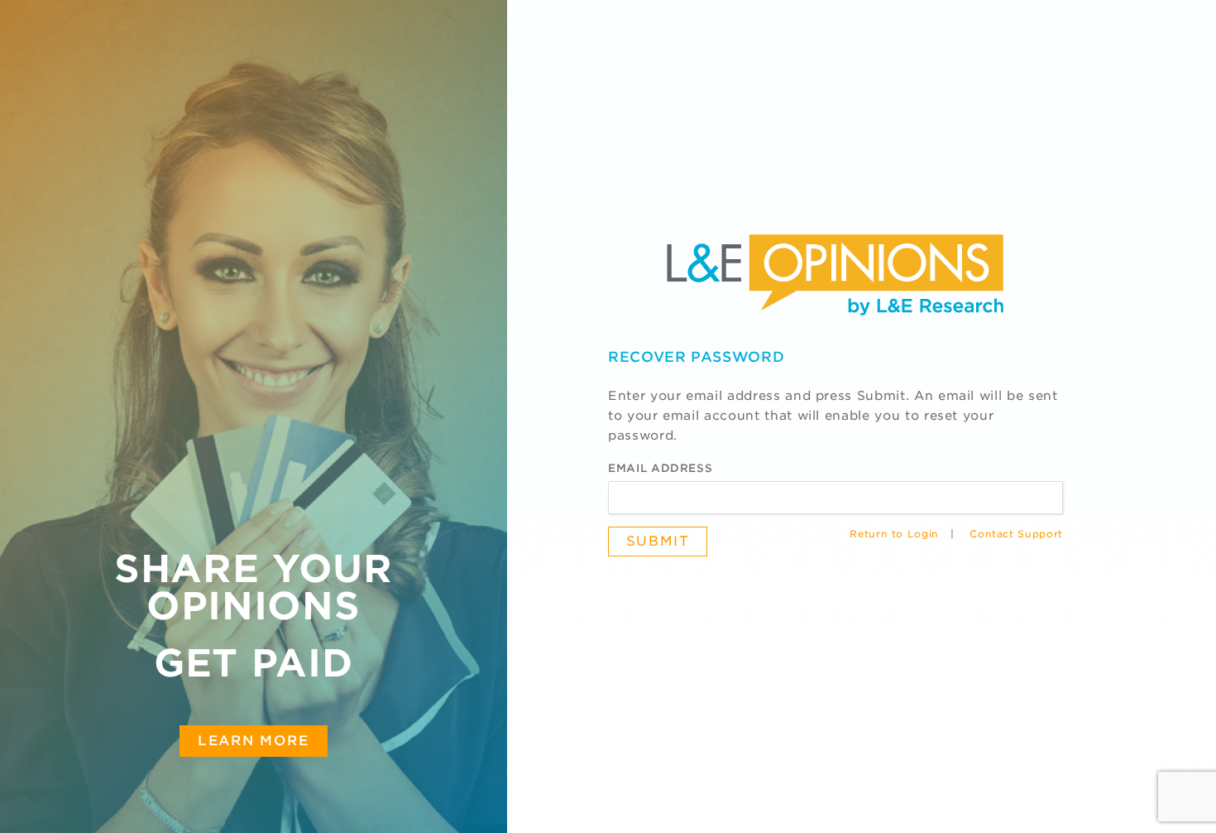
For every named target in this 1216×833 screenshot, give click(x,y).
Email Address (660, 468)
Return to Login (894, 534)
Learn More (253, 740)
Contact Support (1016, 534)
